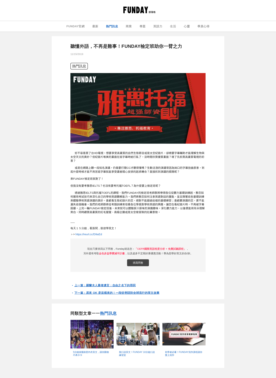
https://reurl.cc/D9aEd (88, 234)
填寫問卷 (138, 262)
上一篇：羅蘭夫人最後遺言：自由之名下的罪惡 (105, 285)
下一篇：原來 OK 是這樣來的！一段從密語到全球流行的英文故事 (116, 292)
